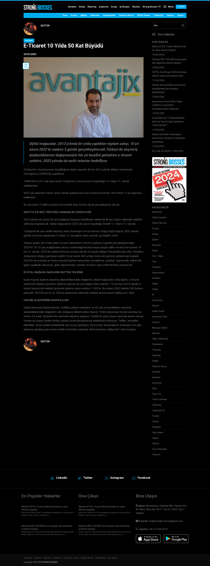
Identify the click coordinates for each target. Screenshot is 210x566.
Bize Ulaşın (112, 558)
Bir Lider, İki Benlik (161, 151)
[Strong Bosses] (38, 7)
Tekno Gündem (159, 399)
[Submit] (183, 25)
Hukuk (155, 289)
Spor (154, 388)
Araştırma (103, 6)
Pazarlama (157, 344)
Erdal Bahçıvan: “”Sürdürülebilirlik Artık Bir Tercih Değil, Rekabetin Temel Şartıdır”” (168, 121)
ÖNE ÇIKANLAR (160, 339)
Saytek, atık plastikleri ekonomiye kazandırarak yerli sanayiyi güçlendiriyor (169, 88)
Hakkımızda (100, 558)
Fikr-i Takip (157, 256)
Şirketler (156, 377)
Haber (155, 283)
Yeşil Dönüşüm (159, 449)
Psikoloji (156, 350)
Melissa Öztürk (159, 328)
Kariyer (155, 305)
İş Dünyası (125, 6)
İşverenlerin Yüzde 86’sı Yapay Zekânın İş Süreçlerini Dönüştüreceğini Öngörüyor (167, 105)
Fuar (65, 15)
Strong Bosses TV (152, 6)
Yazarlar (136, 6)
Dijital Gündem (159, 217)
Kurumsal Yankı (159, 316)
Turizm (155, 421)
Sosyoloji (156, 383)
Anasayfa (28, 558)
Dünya (82, 6)
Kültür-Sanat (143, 15)
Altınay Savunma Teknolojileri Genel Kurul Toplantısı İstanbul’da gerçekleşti (168, 138)
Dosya (114, 6)
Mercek (156, 333)
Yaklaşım (156, 427)
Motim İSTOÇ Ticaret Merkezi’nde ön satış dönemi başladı (169, 48)
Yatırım (170, 15)
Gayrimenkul (109, 15)
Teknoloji (158, 15)
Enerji (74, 15)
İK (153, 294)
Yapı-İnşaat (157, 432)
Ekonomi (95, 15)
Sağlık (155, 361)
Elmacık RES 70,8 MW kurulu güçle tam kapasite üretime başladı (169, 61)
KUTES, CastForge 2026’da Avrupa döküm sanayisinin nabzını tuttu (169, 74)
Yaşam (180, 15)
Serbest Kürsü (126, 15)
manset (156, 322)
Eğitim (84, 15)
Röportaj (92, 6)
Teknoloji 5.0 (158, 410)
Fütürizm (156, 267)
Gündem (72, 6)
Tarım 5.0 (156, 394)
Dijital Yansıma (159, 223)
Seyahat (156, 372)
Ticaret (155, 416)
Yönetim (156, 454)
